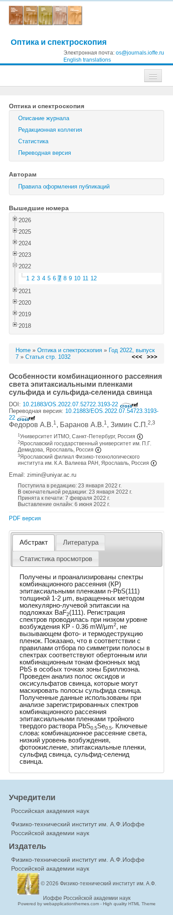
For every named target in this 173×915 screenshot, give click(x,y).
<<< (137, 356)
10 (77, 278)
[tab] (33, 542)
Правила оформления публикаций (64, 186)
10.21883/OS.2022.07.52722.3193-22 (71, 404)
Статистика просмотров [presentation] (56, 558)
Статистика (33, 141)
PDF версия (25, 518)
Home (23, 350)
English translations (87, 60)
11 (85, 278)
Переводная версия (44, 152)
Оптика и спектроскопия (59, 42)
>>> (152, 356)
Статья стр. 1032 (48, 356)
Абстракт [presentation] (34, 542)
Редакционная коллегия (50, 129)
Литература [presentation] (80, 542)
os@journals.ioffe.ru (140, 53)
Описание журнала (43, 118)
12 (93, 278)
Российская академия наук (50, 810)
